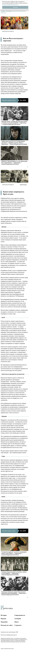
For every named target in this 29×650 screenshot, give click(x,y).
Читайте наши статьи (14, 100)
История (4, 615)
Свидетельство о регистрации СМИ (9, 632)
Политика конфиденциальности (9, 635)
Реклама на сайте (7, 625)
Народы (3, 618)
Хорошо (15, 7)
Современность (19, 615)
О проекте (17, 625)
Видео (16, 622)
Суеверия (17, 618)
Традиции (4, 622)
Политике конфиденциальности (10, 4)
